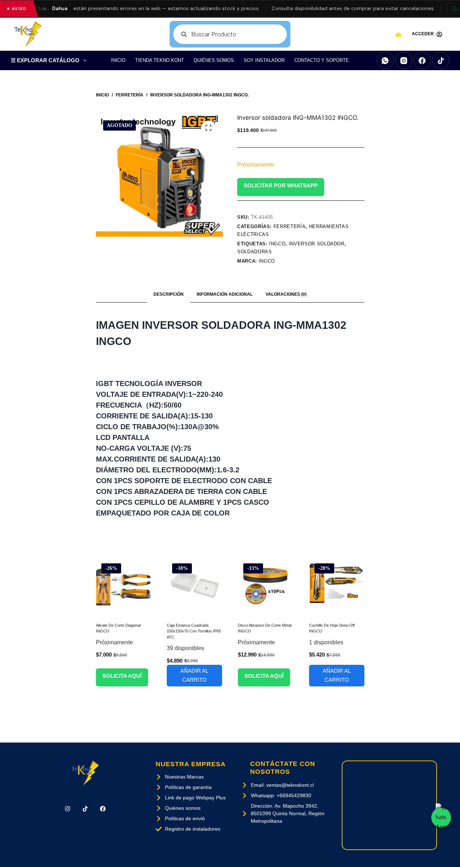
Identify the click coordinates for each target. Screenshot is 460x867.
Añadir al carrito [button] (194, 675)
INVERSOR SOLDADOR (317, 243)
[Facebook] (422, 60)
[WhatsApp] (385, 60)
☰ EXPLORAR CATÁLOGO (45, 60)
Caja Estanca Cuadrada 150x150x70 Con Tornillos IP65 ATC (194, 631)
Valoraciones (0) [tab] (286, 294)
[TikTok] (441, 60)
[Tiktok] (85, 809)
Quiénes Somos (214, 60)
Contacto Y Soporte (321, 60)
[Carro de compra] (398, 34)
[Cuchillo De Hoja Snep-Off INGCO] (336, 585)
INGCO (277, 243)
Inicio (118, 60)
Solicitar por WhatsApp (281, 185)
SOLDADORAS (254, 251)
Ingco (267, 261)
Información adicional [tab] (225, 294)
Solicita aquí (122, 676)
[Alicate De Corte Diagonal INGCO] (123, 585)
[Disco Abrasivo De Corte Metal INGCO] (265, 585)
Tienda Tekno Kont (159, 60)
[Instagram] (404, 60)
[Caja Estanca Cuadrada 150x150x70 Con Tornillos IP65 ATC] (194, 585)
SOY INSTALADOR (264, 60)
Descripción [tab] (168, 294)
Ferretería (289, 226)
